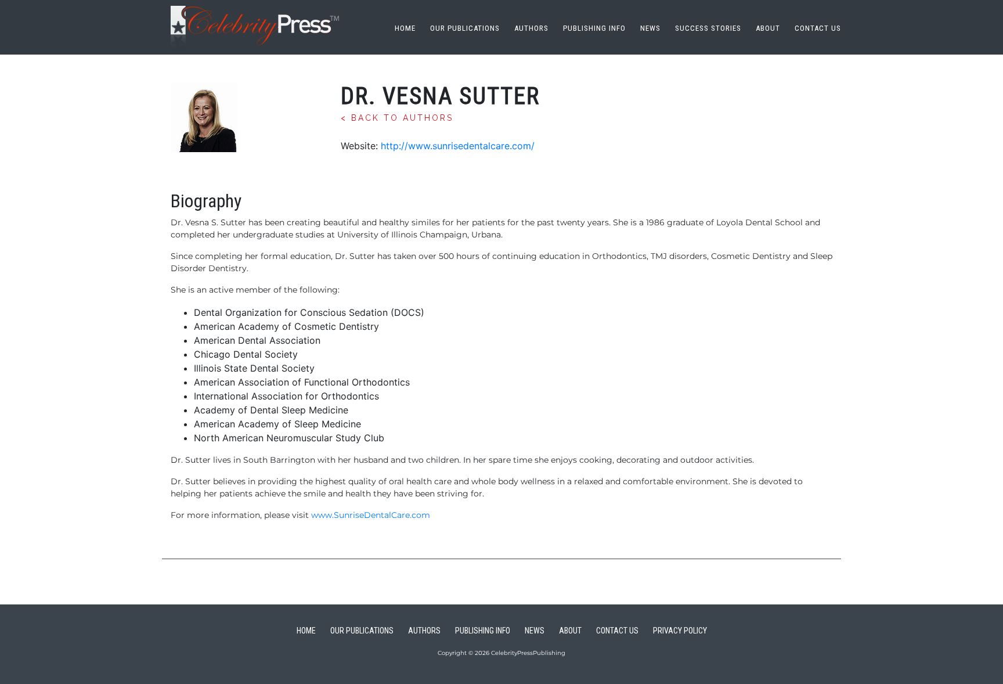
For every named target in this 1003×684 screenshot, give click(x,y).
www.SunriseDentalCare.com (370, 515)
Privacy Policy (680, 630)
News (650, 28)
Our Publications (465, 28)
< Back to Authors (397, 118)
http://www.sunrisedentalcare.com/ (458, 146)
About (768, 28)
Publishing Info (594, 28)
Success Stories (708, 28)
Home (405, 28)
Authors (531, 28)
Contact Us (818, 28)
